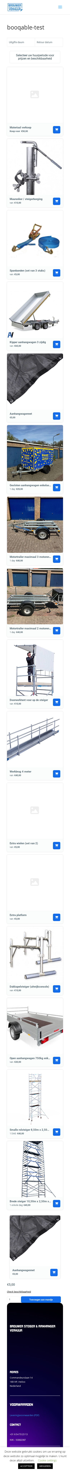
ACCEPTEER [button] (26, 1466)
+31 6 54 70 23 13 (19, 1434)
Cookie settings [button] (47, 1460)
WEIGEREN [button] (45, 1466)
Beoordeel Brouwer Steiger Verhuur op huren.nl (24, 1350)
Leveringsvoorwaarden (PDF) (24, 1415)
